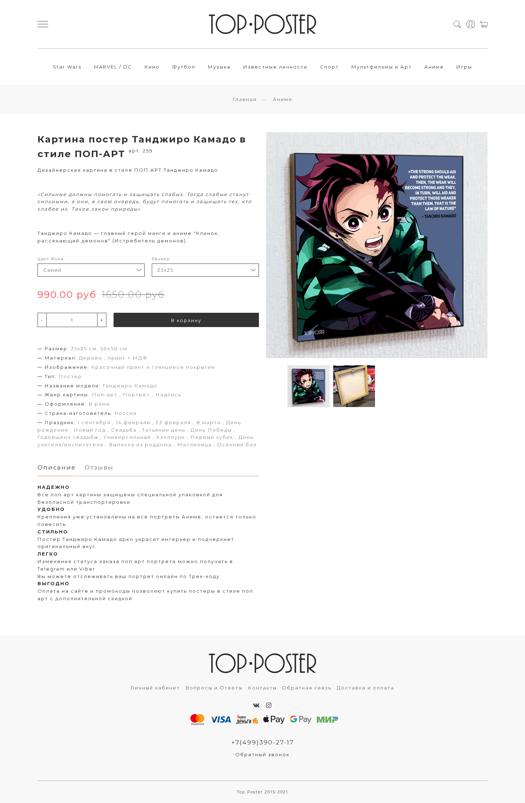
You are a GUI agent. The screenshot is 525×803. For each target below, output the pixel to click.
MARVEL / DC (113, 67)
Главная (244, 99)
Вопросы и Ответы (213, 688)
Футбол (183, 67)
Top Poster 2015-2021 (262, 792)
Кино (152, 67)
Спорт (329, 67)
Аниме (434, 67)
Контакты (262, 688)
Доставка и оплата (365, 688)
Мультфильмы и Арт (381, 67)
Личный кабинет (155, 688)
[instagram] (269, 705)
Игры (464, 67)
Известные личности (275, 67)
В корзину (186, 320)
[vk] (256, 705)
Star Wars (67, 67)
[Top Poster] (262, 24)
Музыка (219, 67)
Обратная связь (306, 688)
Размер (161, 259)
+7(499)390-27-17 (262, 742)
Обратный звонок (262, 754)
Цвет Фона (51, 259)
